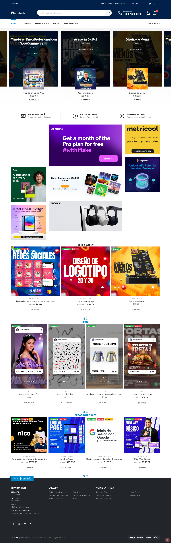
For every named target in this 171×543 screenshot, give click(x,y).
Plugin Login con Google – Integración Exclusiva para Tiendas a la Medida (104, 459)
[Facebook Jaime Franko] (13, 523)
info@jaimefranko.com (20, 507)
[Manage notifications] (167, 540)
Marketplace (41, 23)
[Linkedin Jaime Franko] (30, 523)
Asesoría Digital (85, 93)
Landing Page (66, 459)
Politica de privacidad (57, 492)
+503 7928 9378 (132, 14)
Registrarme (120, 3)
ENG (136, 3)
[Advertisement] (28, 144)
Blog (55, 23)
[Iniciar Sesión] (148, 12)
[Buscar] (109, 13)
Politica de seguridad (81, 495)
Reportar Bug (101, 492)
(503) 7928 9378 (17, 501)
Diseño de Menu (137, 93)
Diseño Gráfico (35, 299)
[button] (155, 13)
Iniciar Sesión (106, 3)
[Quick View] (38, 309)
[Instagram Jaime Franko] (19, 523)
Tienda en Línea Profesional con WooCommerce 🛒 (33, 93)
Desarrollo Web (85, 415)
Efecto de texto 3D (28, 394)
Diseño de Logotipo (85, 301)
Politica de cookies (56, 498)
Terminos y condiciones (58, 495)
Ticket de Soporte (103, 495)
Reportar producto (103, 498)
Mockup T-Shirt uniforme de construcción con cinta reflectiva (104, 394)
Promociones (154, 23)
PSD (85, 322)
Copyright (76, 492)
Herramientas (70, 23)
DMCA (75, 498)
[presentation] (8, 271)
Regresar (14, 3)
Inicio (13, 23)
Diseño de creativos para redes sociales (35, 301)
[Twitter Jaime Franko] (24, 523)
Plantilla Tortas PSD (142, 394)
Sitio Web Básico (142, 459)
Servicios (25, 23)
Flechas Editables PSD (66, 394)
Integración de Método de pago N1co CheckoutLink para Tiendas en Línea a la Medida (29, 459)
